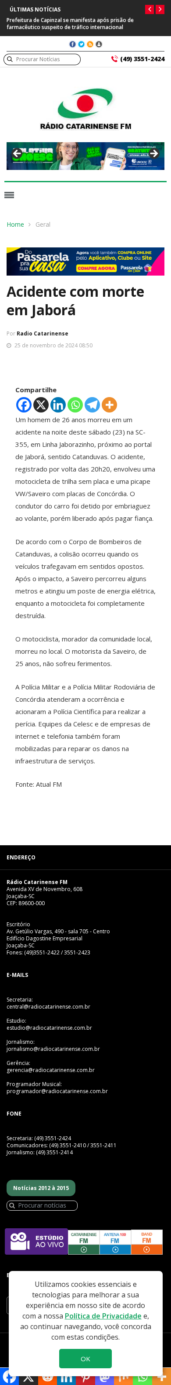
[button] (149, 9)
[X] (41, 405)
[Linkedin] (58, 405)
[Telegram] (92, 405)
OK (85, 1358)
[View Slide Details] (85, 156)
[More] (109, 405)
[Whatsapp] (75, 405)
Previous (17, 154)
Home (15, 224)
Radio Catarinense (42, 333)
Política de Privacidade (103, 1316)
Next (153, 154)
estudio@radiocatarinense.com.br (49, 1027)
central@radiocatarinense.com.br (48, 1006)
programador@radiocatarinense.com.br (57, 1091)
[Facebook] (24, 405)
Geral (43, 224)
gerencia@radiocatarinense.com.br (51, 1070)
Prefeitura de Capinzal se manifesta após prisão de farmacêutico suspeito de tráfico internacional (70, 23)
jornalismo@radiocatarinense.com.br (53, 1049)
